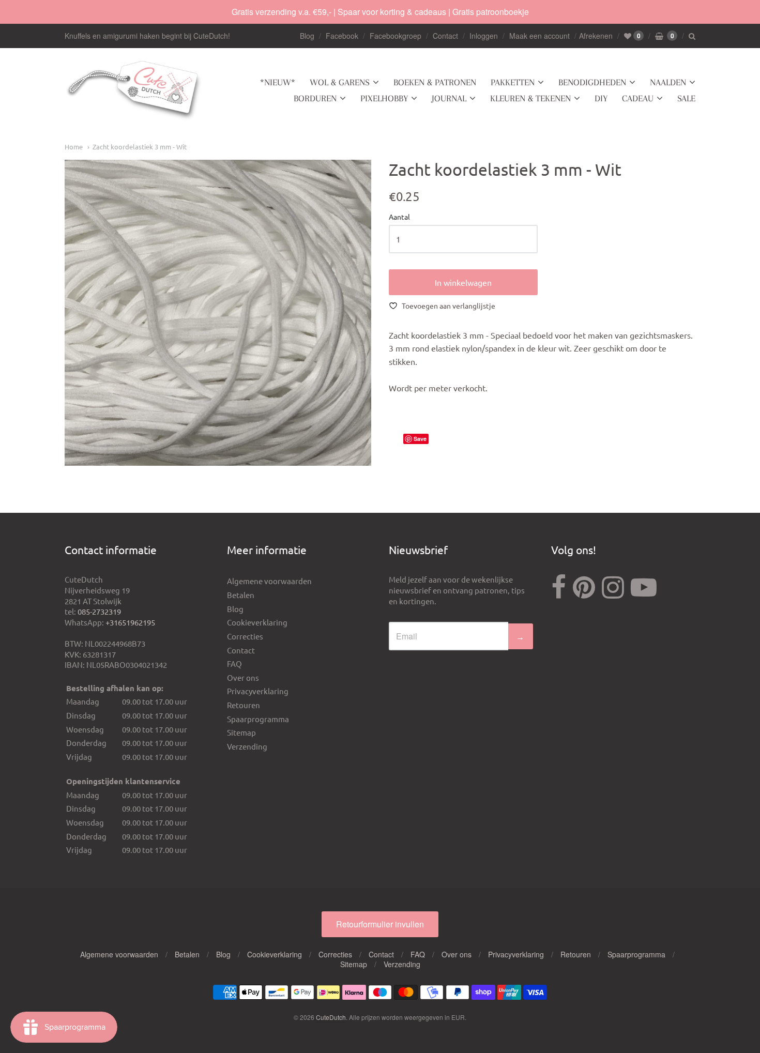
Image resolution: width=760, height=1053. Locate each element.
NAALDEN (668, 82)
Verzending (247, 746)
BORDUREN (315, 98)
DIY (601, 98)
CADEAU (637, 98)
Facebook (342, 35)
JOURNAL (449, 98)
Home (74, 146)
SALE (686, 98)
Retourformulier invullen (380, 924)
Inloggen (483, 35)
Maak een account (539, 35)
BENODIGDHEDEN (592, 82)
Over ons (243, 677)
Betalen (240, 595)
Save (420, 438)
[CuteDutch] (134, 90)
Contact (445, 35)
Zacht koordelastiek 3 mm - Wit (140, 146)
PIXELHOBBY (384, 98)
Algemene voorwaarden (269, 581)
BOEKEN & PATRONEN (434, 82)
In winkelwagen (463, 282)
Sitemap (241, 732)
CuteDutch (331, 1017)
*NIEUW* (277, 82)
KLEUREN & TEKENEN (530, 98)
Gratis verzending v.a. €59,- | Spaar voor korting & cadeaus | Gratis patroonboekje (380, 12)
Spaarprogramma (258, 719)
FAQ (234, 663)
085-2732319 (99, 611)
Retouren (243, 705)
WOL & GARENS (340, 82)
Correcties (245, 636)
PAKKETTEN (513, 82)
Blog (307, 35)
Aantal (399, 217)
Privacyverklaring (257, 691)
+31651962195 (130, 622)
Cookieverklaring (257, 622)
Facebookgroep (395, 35)
